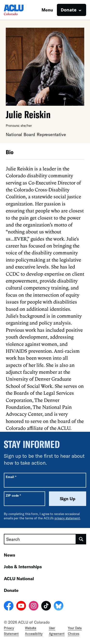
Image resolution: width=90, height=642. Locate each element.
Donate (11, 590)
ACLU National (19, 578)
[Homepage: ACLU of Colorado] (20, 10)
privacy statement (67, 518)
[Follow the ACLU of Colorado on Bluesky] (58, 606)
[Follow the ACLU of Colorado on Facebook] (8, 606)
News (9, 555)
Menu (47, 9)
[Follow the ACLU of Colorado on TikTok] (46, 606)
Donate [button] (69, 10)
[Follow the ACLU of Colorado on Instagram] (33, 606)
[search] (81, 539)
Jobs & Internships (23, 566)
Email (11, 477)
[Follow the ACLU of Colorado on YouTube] (21, 606)
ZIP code (13, 495)
